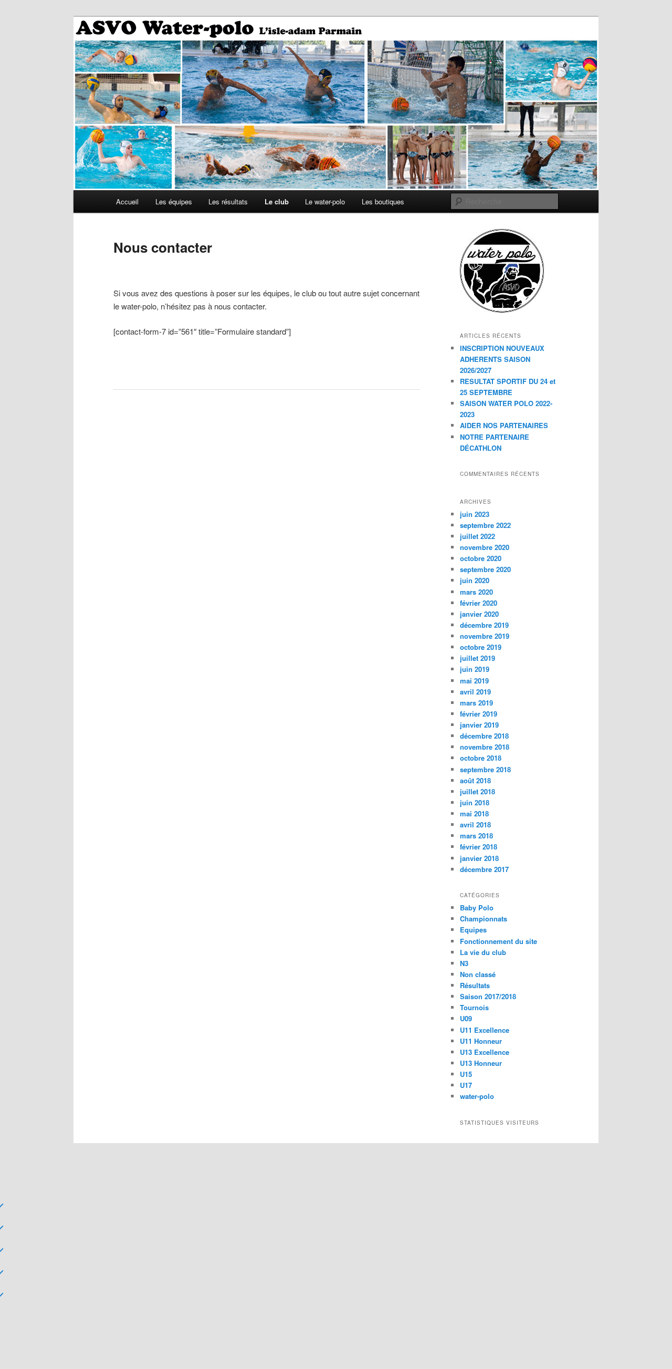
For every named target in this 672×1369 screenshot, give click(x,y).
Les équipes (173, 201)
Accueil (127, 201)
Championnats (483, 919)
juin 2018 (474, 802)
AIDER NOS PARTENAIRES (504, 425)
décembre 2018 (484, 736)
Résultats (475, 985)
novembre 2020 (484, 547)
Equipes (473, 930)
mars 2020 (476, 592)
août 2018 (475, 780)
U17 (466, 1085)
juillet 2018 (477, 791)
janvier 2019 (479, 725)
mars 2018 (476, 836)
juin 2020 (474, 580)
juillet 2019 (477, 658)
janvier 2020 (479, 614)
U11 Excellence (484, 1030)
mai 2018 (474, 813)
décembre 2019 (484, 625)
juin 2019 (474, 669)
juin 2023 (474, 514)
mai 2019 (474, 681)
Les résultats (228, 201)
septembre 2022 (485, 525)
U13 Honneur (481, 1063)
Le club (277, 201)
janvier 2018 (479, 858)
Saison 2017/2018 (488, 996)
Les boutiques (383, 201)
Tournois (474, 1007)
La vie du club (483, 952)
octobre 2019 (480, 647)
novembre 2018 (484, 747)
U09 (466, 1018)
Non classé (478, 974)
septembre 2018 (485, 769)
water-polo (477, 1096)
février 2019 (478, 714)
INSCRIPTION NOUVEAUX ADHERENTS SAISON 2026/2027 (502, 359)
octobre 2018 (480, 758)
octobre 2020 (480, 558)
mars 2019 (476, 703)
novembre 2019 (484, 636)
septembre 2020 (485, 569)
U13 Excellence (484, 1052)
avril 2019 (475, 692)
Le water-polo (325, 201)
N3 (464, 963)
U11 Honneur (481, 1041)
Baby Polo (477, 907)
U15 (466, 1074)
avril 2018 (475, 824)
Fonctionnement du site (498, 941)
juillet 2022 (477, 536)
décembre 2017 (484, 869)
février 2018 (478, 847)
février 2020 (478, 603)
